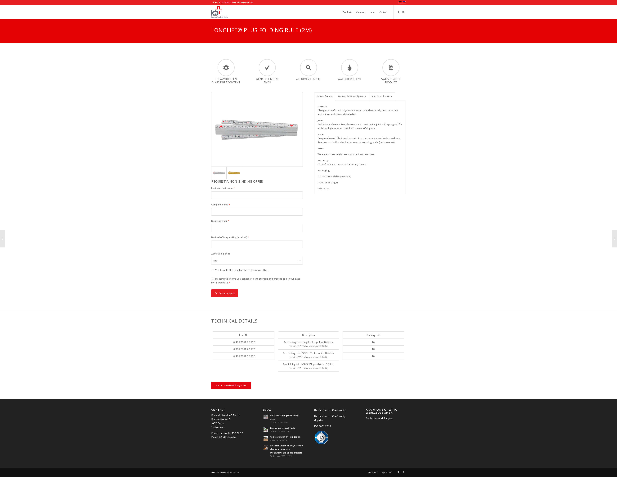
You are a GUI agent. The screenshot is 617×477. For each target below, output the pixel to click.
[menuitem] (347, 12)
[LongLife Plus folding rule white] (257, 129)
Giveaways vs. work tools (282, 427)
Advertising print (220, 253)
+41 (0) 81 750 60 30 (231, 433)
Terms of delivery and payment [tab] (352, 96)
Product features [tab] (325, 96)
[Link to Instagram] (403, 11)
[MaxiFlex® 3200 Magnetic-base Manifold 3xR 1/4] (2, 238)
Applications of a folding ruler (285, 436)
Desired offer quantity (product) (230, 237)
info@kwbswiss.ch (245, 2)
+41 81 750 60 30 (222, 2)
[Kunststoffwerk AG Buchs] (219, 12)
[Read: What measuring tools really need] (266, 417)
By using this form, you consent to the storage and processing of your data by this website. (255, 280)
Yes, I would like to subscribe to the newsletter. (241, 270)
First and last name (223, 188)
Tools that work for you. (379, 418)
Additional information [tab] (382, 96)
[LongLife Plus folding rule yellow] (234, 173)
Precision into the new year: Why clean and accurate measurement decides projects (286, 449)
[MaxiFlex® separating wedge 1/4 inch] (614, 238)
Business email (220, 220)
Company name (220, 204)
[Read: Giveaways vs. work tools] (266, 429)
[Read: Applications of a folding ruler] (266, 438)
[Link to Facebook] (398, 11)
